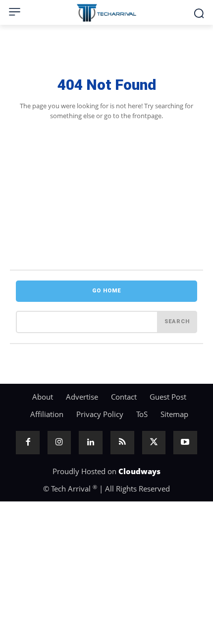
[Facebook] (28, 443)
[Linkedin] (91, 443)
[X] (154, 443)
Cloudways (139, 471)
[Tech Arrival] (106, 13)
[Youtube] (185, 443)
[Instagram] (59, 443)
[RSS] (122, 443)
